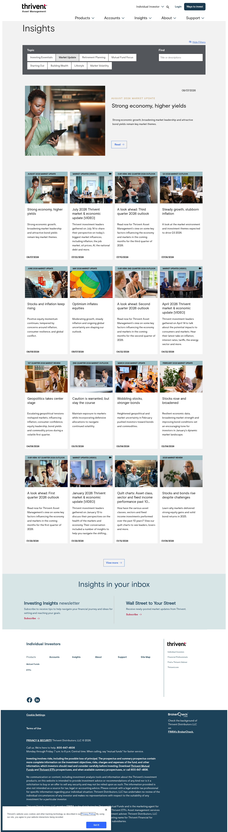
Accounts (54, 657)
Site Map (145, 657)
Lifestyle (79, 65)
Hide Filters (199, 42)
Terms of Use (33, 728)
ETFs (28, 670)
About (98, 657)
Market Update (67, 57)
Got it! (96, 825)
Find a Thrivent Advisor (177, 662)
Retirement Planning (93, 57)
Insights (76, 657)
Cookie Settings (35, 714)
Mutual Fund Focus (122, 57)
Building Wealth (59, 65)
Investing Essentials (41, 57)
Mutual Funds (32, 664)
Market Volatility (99, 65)
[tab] (85, 18)
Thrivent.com (173, 667)
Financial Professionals (178, 657)
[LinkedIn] (37, 700)
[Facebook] (29, 700)
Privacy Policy (88, 814)
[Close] (106, 809)
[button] (162, 6)
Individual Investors (176, 652)
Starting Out (37, 65)
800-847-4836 (66, 747)
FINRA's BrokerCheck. (181, 731)
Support (122, 657)
